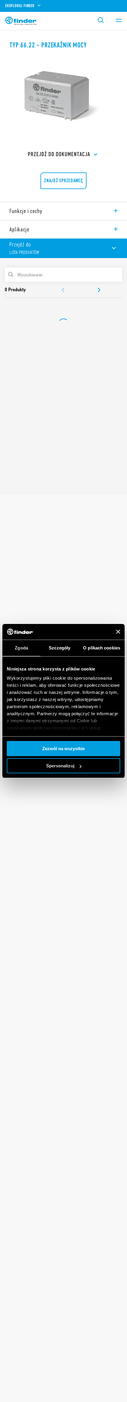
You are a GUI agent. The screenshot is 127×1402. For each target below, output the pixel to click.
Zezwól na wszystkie (63, 748)
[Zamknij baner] (118, 632)
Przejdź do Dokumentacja (59, 154)
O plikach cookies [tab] (101, 647)
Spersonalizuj (60, 765)
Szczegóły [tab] (59, 647)
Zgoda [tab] (21, 647)
